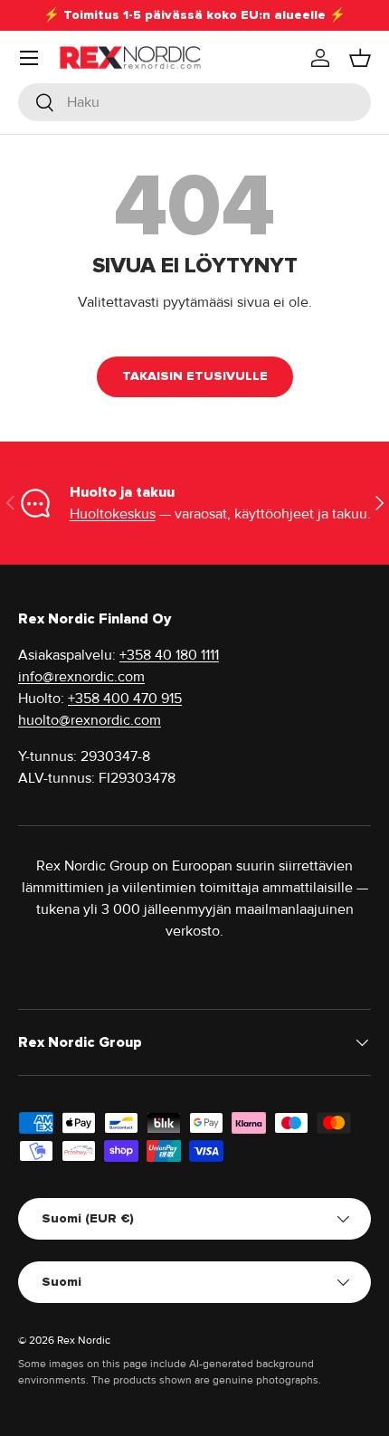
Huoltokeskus (113, 514)
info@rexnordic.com (81, 677)
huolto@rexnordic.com (89, 720)
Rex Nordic (83, 1340)
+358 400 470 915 (125, 698)
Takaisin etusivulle (195, 376)
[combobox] (194, 102)
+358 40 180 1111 (169, 655)
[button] (360, 58)
